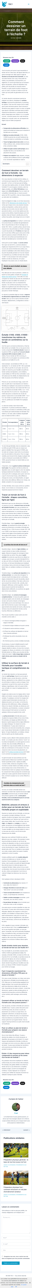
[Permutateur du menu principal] (28, 4)
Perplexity (15, 61)
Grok (22, 61)
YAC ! (10, 4)
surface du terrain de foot (16, 752)
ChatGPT (6, 61)
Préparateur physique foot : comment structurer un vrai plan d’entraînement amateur (15, 1189)
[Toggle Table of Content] (26, 164)
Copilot (6, 65)
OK (16, 1286)
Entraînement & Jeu (21, 1164)
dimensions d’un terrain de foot (18, 203)
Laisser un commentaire (9, 1164)
